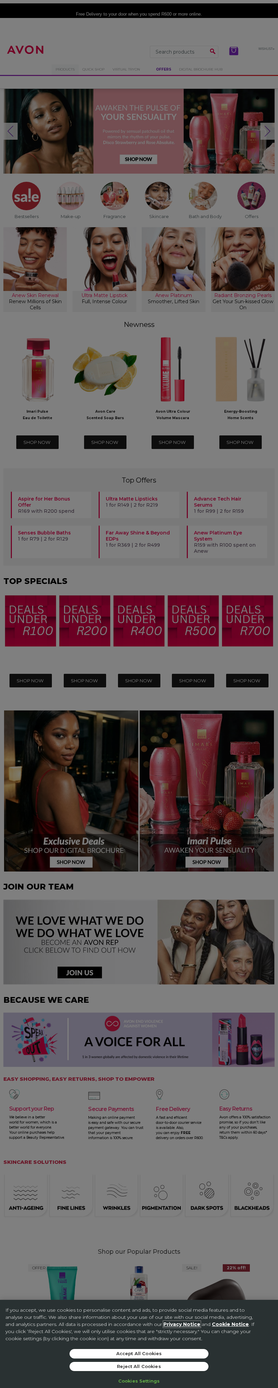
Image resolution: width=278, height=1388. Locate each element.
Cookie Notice (230, 1324)
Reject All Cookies (139, 1366)
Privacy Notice (181, 1324)
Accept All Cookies (139, 1353)
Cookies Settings (139, 1381)
